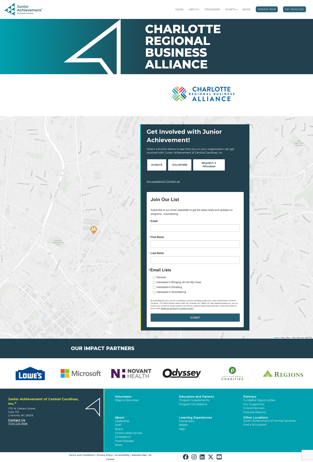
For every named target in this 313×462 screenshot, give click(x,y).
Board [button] (119, 429)
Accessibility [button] (122, 455)
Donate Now (267, 9)
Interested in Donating (169, 287)
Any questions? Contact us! (163, 181)
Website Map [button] (139, 455)
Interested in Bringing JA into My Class (178, 282)
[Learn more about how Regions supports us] (283, 373)
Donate (156, 164)
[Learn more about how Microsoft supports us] (81, 373)
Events (230, 9)
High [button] (182, 429)
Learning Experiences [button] (195, 417)
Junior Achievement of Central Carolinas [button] (269, 420)
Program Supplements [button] (194, 400)
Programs (212, 9)
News (247, 9)
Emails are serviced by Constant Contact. (177, 308)
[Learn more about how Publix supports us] (232, 373)
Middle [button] (183, 425)
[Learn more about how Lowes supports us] (30, 373)
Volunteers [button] (123, 396)
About (193, 9)
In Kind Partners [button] (253, 408)
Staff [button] (118, 425)
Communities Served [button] (128, 433)
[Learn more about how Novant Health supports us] (131, 373)
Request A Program (209, 165)
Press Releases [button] (124, 441)
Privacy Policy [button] (105, 455)
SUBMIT (195, 317)
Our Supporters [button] (253, 404)
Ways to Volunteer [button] (127, 400)
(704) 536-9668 (18, 423)
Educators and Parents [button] (196, 396)
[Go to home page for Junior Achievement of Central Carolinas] (24, 10)
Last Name (157, 253)
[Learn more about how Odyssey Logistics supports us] (182, 373)
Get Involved (294, 9)
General (161, 277)
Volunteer (179, 164)
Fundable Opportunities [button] (259, 400)
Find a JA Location (255, 424)
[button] (199, 9)
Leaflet (276, 337)
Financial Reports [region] (254, 412)
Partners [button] (249, 396)
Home (179, 9)
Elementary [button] (186, 421)
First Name (157, 237)
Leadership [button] (122, 421)
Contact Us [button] (16, 420)
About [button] (119, 417)
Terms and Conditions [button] (82, 455)
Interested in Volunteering (171, 292)
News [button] (118, 444)
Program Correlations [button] (193, 404)
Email (154, 221)
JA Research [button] (123, 436)
